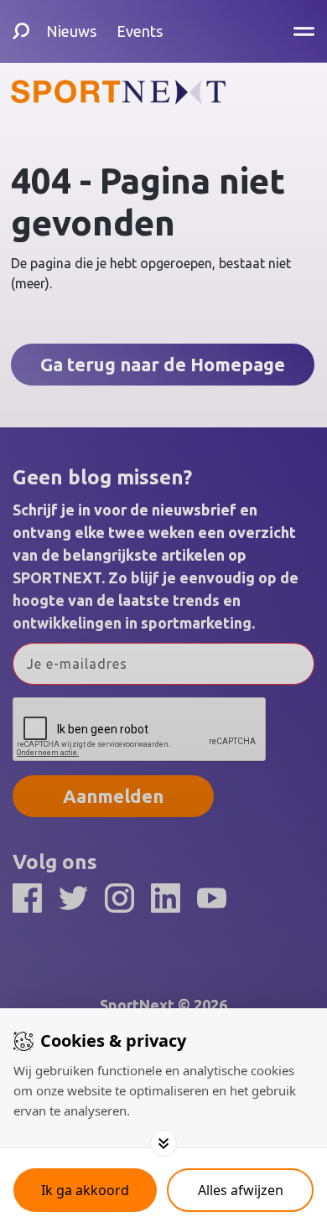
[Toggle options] (163, 1143)
